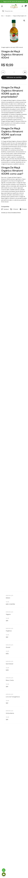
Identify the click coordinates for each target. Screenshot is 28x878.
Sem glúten (8, 15)
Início (2, 15)
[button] (25, 6)
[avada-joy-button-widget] (4, 874)
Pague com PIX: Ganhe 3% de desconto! (14, 1)
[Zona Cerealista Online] (14, 6)
